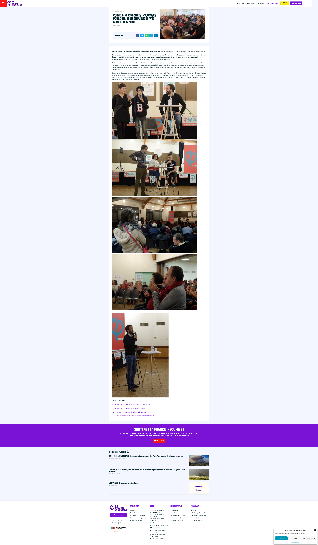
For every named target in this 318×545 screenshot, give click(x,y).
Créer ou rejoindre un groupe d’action (157, 511)
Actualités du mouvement (119, 11)
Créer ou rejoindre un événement (157, 515)
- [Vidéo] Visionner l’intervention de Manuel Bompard (129, 408)
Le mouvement (251, 3)
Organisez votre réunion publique (157, 519)
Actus (238, 3)
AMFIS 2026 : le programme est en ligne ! (124, 483)
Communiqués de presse (138, 518)
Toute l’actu (133, 510)
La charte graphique (116, 520)
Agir (243, 3)
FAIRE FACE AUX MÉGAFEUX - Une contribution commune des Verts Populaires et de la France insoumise (146, 456)
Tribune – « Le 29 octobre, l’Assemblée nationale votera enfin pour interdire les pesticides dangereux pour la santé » (147, 470)
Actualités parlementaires (138, 513)
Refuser (294, 538)
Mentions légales (295, 542)
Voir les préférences (308, 538)
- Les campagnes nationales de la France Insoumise (129, 412)
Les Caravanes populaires (158, 523)
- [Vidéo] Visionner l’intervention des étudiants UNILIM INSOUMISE (133, 404)
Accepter (281, 538)
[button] (315, 530)
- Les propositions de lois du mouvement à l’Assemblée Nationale (133, 416)
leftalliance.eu (118, 532)
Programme (261, 3)
